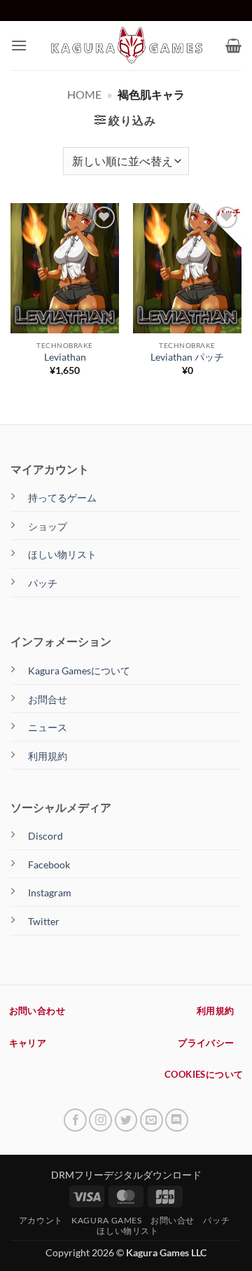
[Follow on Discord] (176, 1120)
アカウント (41, 1220)
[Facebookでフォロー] (75, 1120)
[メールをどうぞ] (151, 1120)
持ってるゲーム (62, 497)
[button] (18, 45)
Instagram (49, 892)
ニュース (47, 727)
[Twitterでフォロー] (126, 1120)
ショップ (47, 526)
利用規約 (47, 756)
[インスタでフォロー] (100, 1120)
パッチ (42, 583)
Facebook (49, 864)
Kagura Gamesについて (79, 670)
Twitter (43, 921)
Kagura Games (106, 1220)
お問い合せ (172, 1220)
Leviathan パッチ (187, 357)
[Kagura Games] (126, 45)
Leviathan (65, 357)
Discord (45, 836)
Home (84, 94)
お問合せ (47, 699)
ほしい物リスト (62, 554)
